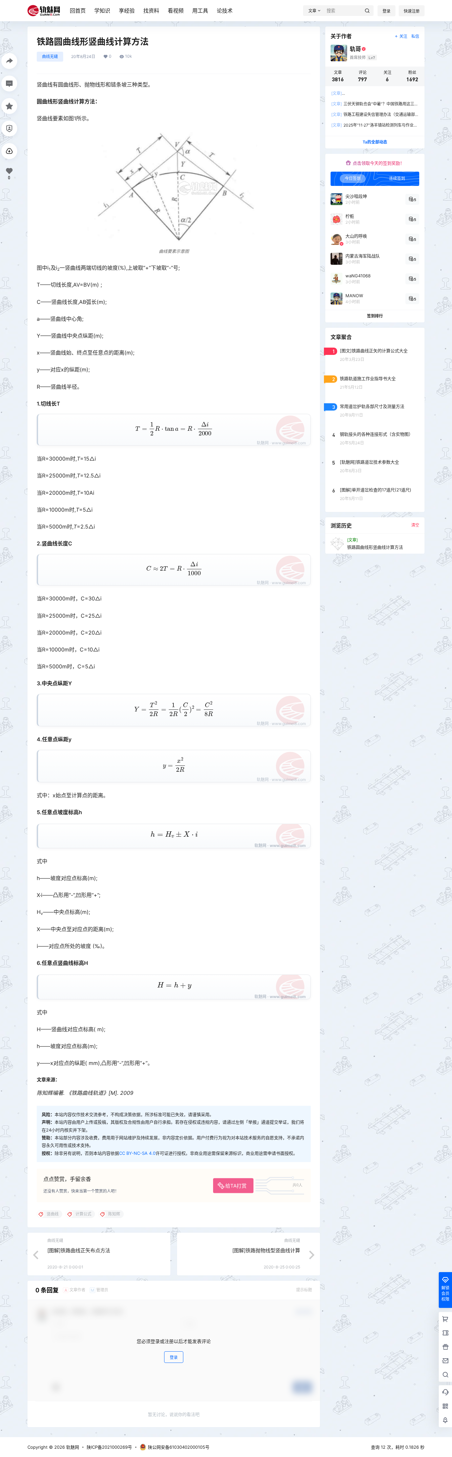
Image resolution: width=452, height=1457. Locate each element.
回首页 (78, 10)
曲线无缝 (50, 56)
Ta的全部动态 (375, 142)
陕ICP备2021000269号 (109, 1447)
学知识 (102, 10)
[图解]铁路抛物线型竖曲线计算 (266, 1250)
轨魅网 (72, 1447)
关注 (403, 36)
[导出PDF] (9, 151)
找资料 (151, 10)
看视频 (176, 10)
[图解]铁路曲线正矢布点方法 (78, 1250)
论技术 (225, 10)
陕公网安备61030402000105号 (178, 1447)
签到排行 (375, 315)
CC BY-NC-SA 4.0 (137, 1153)
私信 (415, 36)
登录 (386, 11)
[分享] (9, 61)
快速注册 (412, 11)
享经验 (127, 10)
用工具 (200, 10)
